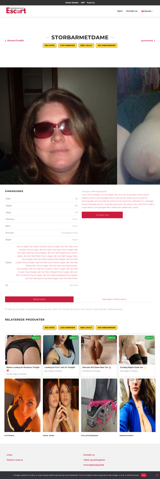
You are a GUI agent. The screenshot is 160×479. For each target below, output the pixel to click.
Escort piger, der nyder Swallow (32, 246)
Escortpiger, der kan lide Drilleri (62, 278)
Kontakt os (131, 11)
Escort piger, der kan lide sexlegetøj (48, 275)
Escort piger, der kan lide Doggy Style (59, 256)
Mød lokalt (86, 45)
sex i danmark (141, 204)
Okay (143, 475)
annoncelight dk (109, 194)
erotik (139, 194)
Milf (83, 3)
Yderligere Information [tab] (114, 299)
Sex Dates (50, 45)
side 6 (151, 204)
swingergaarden (102, 207)
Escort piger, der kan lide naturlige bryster (57, 265)
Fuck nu (91, 3)
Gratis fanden (72, 3)
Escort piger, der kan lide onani (38, 262)
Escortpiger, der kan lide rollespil (41, 272)
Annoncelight (93, 194)
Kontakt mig (102, 215)
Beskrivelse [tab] (39, 299)
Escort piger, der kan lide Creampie (44, 249)
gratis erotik (115, 201)
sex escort (128, 204)
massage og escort (113, 204)
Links (9, 455)
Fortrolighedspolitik (94, 465)
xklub (135, 207)
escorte (143, 198)
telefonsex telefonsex (121, 207)
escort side (125, 198)
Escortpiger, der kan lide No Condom (35, 269)
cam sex (122, 194)
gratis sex (126, 201)
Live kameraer (67, 45)
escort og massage (99, 198)
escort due (114, 198)
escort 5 (135, 198)
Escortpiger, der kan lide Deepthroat (53, 253)
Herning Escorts (99, 191)
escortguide (87, 201)
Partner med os (15, 460)
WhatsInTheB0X (15, 40)
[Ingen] (157, 475)
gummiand (147, 40)
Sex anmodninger (106, 45)
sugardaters (88, 207)
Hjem (120, 11)
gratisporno (138, 201)
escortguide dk (101, 201)
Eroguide (131, 194)
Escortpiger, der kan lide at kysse (37, 259)
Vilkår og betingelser (94, 460)
